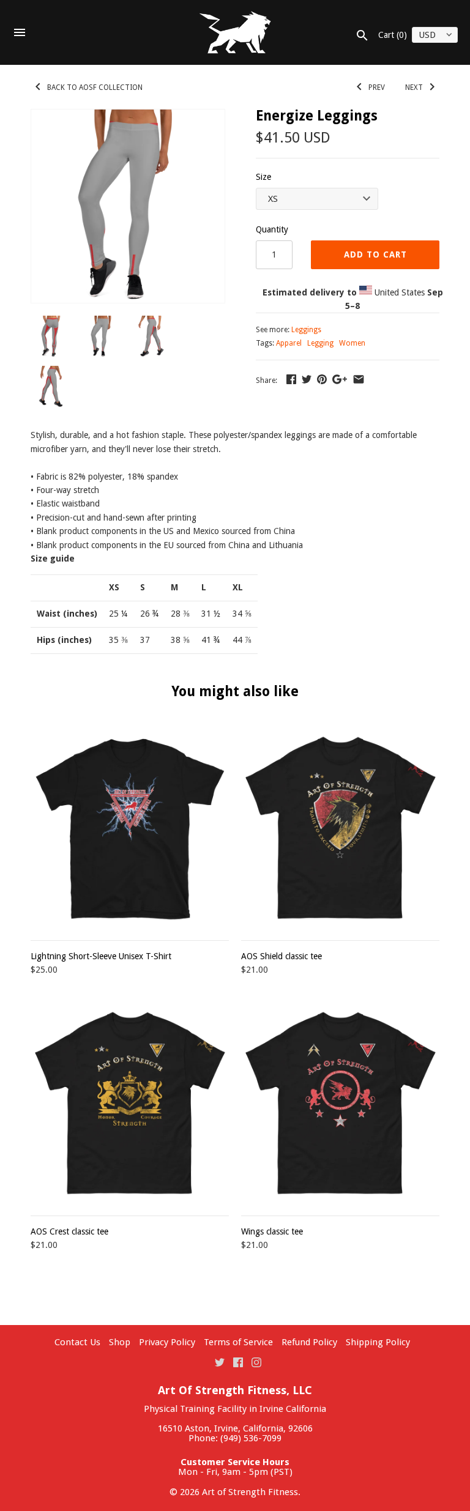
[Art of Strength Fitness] (235, 33)
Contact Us (77, 1342)
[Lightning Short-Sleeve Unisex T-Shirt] (130, 828)
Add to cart (375, 254)
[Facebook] (238, 1362)
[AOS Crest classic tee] (130, 1103)
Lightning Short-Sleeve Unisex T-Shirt (101, 956)
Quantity (272, 229)
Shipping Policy (378, 1342)
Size (263, 177)
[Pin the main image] (322, 379)
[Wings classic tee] (340, 1103)
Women (352, 343)
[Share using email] (358, 379)
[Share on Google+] (339, 379)
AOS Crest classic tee (69, 1231)
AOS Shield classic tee (281, 956)
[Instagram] (256, 1362)
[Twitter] (220, 1362)
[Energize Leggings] (128, 206)
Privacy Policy (167, 1342)
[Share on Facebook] (291, 379)
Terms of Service (238, 1342)
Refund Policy (309, 1342)
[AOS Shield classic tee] (340, 828)
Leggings (306, 329)
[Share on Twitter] (306, 379)
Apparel (289, 343)
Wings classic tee (272, 1231)
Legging (320, 343)
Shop (119, 1342)
